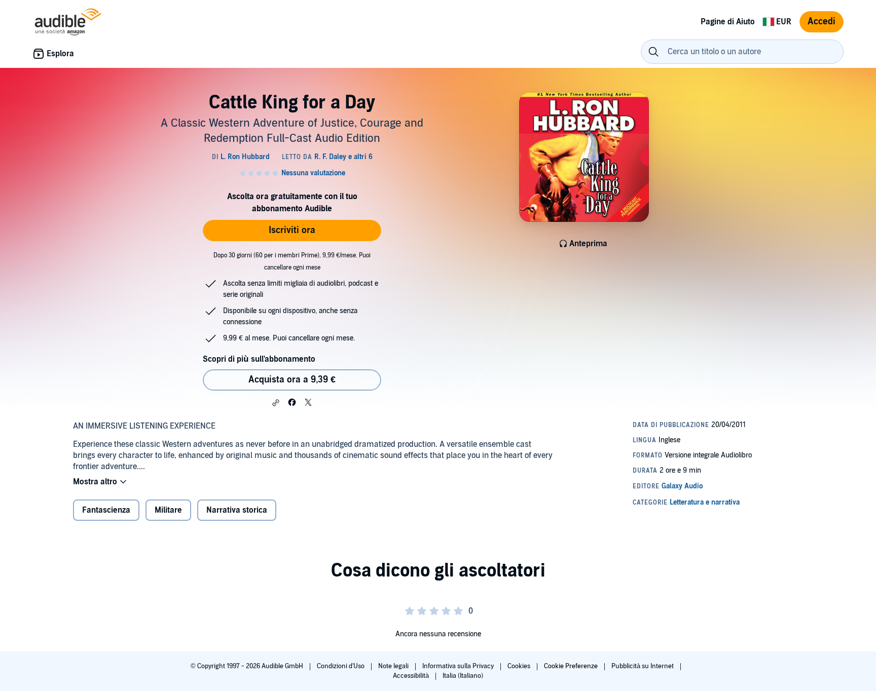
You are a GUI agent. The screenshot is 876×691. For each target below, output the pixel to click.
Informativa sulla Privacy (458, 666)
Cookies (519, 666)
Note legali (394, 666)
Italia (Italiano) (463, 676)
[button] (276, 403)
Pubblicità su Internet (643, 666)
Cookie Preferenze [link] (571, 666)
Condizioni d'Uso (341, 666)
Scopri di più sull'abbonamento (259, 359)
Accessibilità (411, 676)
